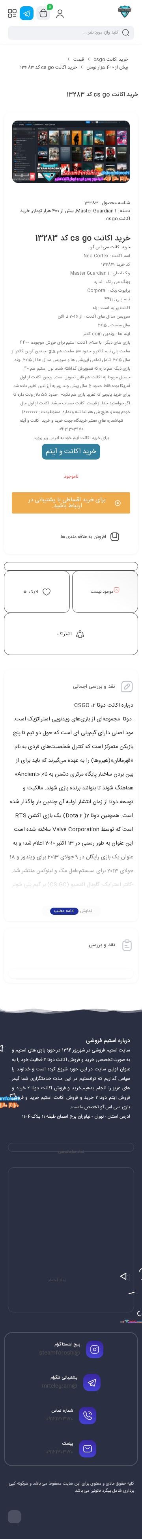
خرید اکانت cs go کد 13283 (82, 238)
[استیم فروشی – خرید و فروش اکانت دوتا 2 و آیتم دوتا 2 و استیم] (124, 13)
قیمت (78, 59)
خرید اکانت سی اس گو (110, 247)
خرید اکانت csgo (110, 59)
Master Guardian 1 (96, 211)
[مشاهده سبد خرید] (43, 13)
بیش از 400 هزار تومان (107, 67)
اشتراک (65, 634)
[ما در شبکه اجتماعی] (27, 13)
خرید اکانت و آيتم (71, 452)
